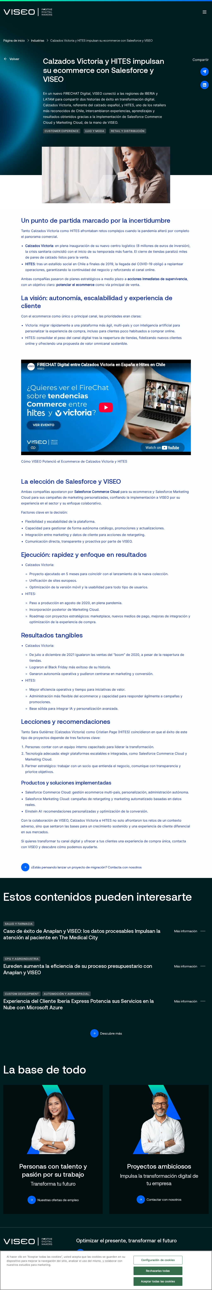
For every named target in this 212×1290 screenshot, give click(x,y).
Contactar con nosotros (164, 1199)
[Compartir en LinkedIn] (204, 85)
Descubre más (111, 1033)
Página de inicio (14, 40)
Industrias (37, 40)
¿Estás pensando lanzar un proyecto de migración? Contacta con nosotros (86, 867)
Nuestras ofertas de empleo (58, 1200)
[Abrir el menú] (204, 12)
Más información (106, 931)
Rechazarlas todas (158, 1270)
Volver (14, 59)
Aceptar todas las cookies (158, 1281)
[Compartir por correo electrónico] (204, 72)
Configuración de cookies (158, 1260)
